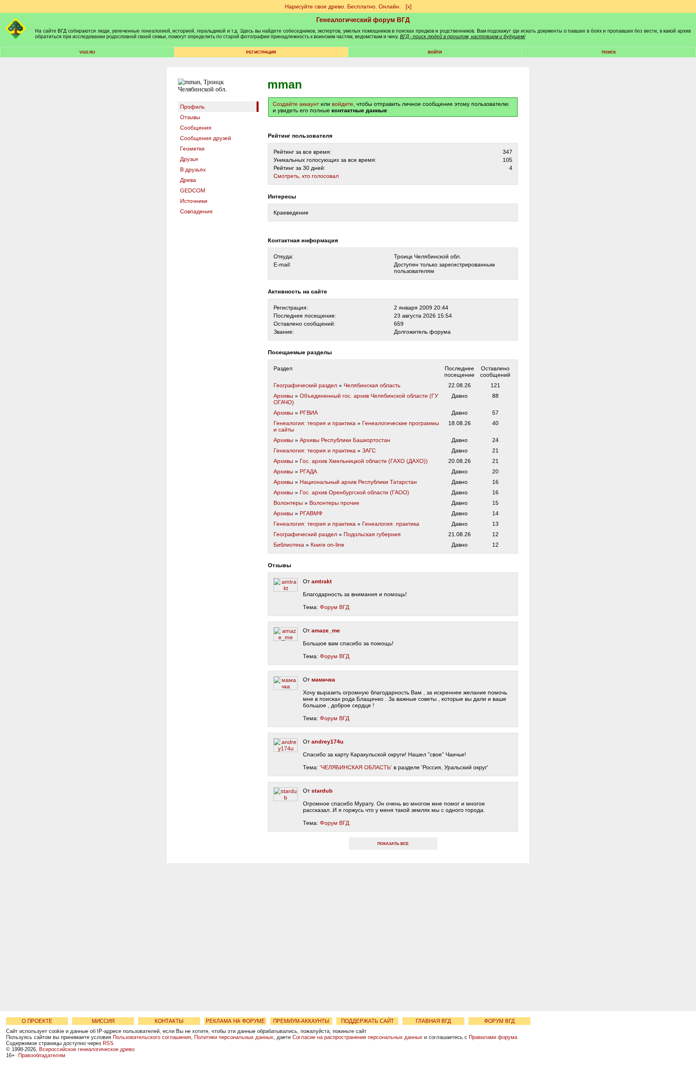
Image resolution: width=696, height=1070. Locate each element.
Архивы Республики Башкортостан (345, 440)
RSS (108, 1043)
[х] (409, 6)
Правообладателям (41, 1055)
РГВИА (309, 412)
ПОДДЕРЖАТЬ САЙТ (367, 1021)
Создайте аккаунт (296, 104)
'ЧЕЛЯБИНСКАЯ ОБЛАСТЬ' (356, 767)
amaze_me (325, 630)
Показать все (393, 843)
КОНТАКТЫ (169, 1021)
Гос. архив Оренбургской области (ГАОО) (354, 492)
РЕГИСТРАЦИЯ (261, 52)
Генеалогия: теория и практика (314, 423)
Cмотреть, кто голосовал (306, 176)
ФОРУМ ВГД (499, 1021)
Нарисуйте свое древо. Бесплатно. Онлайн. (343, 6)
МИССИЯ (103, 1021)
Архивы (283, 395)
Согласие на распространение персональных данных (357, 1037)
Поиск (609, 52)
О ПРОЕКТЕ (37, 1021)
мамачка (323, 679)
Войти (435, 52)
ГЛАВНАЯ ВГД (433, 1021)
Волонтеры (288, 503)
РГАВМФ (311, 513)
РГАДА (308, 471)
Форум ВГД (334, 607)
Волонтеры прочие (334, 503)
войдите (342, 104)
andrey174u (327, 741)
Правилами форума (493, 1037)
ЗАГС (369, 450)
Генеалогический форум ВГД (363, 20)
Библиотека (288, 544)
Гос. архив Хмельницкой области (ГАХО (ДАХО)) (364, 461)
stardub (322, 790)
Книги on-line (327, 544)
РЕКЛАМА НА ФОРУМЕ (235, 1021)
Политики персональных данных (233, 1037)
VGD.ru (87, 52)
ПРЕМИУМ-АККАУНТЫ (301, 1021)
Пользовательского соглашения (152, 1037)
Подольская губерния (372, 534)
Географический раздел (305, 385)
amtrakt (321, 581)
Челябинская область (372, 385)
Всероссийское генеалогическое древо (87, 1049)
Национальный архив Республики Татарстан (358, 482)
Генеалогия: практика (390, 524)
